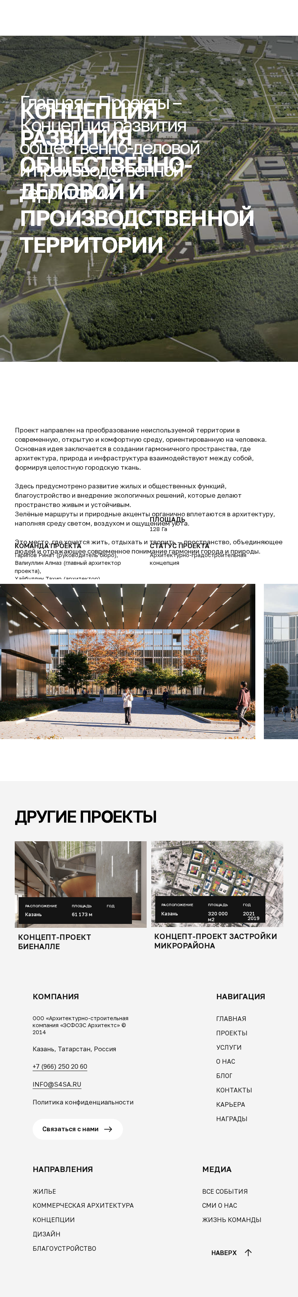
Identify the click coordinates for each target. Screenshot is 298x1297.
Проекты (133, 102)
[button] (41, 12)
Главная (51, 102)
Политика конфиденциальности (83, 1102)
